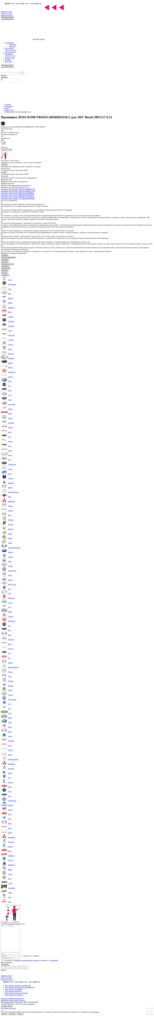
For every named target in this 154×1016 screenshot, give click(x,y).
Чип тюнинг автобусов (13, 991)
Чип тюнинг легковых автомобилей (18, 985)
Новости (12, 46)
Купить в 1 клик (7, 150)
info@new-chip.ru (7, 15)
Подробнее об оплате (8, 1008)
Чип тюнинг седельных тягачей (16, 993)
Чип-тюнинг (9, 48)
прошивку (4, 76)
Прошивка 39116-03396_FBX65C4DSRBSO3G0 (18, 191)
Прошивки (9, 54)
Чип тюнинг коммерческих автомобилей (19, 987)
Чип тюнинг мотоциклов (14, 995)
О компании (9, 43)
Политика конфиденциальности (12, 998)
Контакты (8, 61)
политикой (54, 960)
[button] (2, 146)
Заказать (4, 164)
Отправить (5, 964)
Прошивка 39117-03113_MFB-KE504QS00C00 (17, 195)
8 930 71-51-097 (6, 13)
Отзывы (8, 59)
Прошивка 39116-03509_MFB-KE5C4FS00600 (17, 193)
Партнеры (12, 44)
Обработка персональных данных (13, 1000)
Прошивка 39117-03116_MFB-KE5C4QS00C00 (17, 197)
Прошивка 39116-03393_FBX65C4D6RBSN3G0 (18, 189)
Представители (10, 52)
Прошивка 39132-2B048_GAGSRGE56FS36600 (18, 198)
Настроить (12, 1014)
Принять (4, 1014)
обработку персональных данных (27, 960)
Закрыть (20, 1014)
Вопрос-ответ (10, 58)
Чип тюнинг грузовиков (13, 989)
